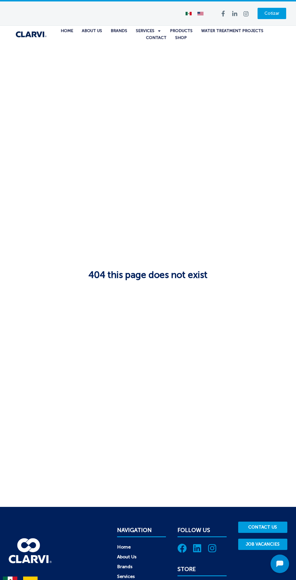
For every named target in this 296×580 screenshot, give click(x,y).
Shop (181, 37)
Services (145, 30)
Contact (156, 37)
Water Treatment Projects (232, 30)
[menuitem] (189, 13)
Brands (119, 30)
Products (181, 30)
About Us (92, 30)
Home (67, 30)
